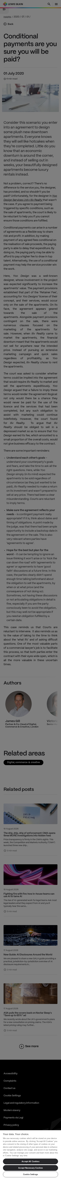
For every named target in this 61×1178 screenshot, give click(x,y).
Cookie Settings (30, 1174)
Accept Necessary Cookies (30, 1168)
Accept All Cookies (30, 1161)
